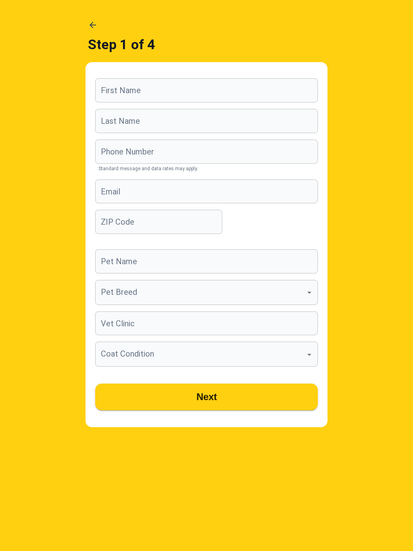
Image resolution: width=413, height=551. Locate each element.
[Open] (309, 292)
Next (206, 396)
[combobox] (200, 292)
